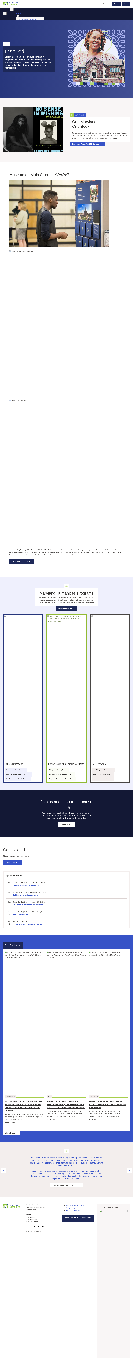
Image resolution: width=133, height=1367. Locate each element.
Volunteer (116, 4)
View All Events (11, 862)
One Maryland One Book (102, 770)
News (49, 1096)
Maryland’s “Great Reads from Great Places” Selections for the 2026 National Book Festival (107, 1104)
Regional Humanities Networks (17, 774)
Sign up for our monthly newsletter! (78, 1217)
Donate (126, 4)
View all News (10, 1133)
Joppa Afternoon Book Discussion (27, 924)
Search (105, 4)
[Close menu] (12, 9)
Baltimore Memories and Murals (26, 895)
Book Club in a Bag (21, 914)
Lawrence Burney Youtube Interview (28, 905)
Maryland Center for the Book (16, 779)
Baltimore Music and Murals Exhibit (28, 885)
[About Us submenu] (18, 16)
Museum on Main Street (14, 770)
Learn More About (21, 561)
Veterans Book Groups (101, 774)
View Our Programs (65, 608)
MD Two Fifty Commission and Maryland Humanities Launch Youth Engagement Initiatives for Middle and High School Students (24, 1106)
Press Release (10, 1096)
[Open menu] (5, 13)
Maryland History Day (57, 770)
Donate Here (65, 825)
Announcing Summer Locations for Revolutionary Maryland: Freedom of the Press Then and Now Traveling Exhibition (66, 1104)
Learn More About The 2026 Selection (86, 144)
